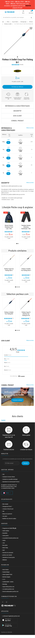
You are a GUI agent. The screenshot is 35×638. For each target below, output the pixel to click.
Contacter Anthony (17, 400)
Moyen (7, 362)
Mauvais (7, 370)
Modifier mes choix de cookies (9, 518)
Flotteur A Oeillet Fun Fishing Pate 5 (26, 269)
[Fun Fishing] (17, 71)
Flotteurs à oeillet (8, 24)
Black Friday (5, 547)
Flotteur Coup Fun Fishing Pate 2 (9, 269)
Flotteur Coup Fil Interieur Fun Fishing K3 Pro (26, 313)
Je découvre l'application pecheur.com (11, 616)
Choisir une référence (18, 86)
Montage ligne (23, 21)
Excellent (7, 355)
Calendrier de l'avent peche (9, 557)
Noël (4, 550)
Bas (6, 366)
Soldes (4, 540)
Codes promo (6, 535)
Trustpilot (3, 420)
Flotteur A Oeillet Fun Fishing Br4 (8, 313)
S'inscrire (25, 463)
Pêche (8, 21)
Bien (6, 358)
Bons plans (5, 545)
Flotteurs (31, 21)
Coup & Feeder (15, 21)
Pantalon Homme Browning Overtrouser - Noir (15, 227)
